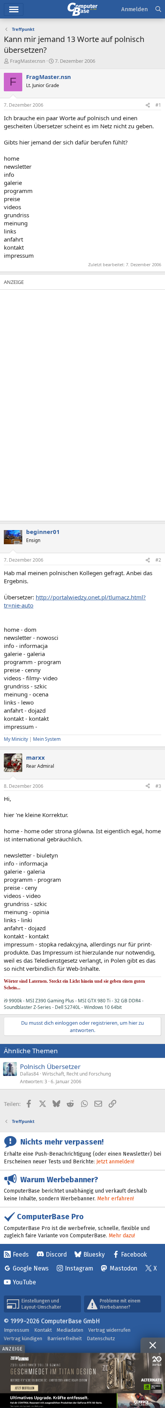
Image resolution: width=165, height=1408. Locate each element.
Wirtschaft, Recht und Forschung (76, 1074)
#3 (158, 786)
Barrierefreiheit (64, 1338)
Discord (56, 1254)
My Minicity (16, 739)
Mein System (47, 739)
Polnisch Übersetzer (50, 1066)
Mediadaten (70, 1330)
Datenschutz (101, 1338)
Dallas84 (29, 1074)
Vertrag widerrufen (109, 1330)
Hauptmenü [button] (13, 9)
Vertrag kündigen (23, 1338)
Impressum (16, 1330)
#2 (158, 560)
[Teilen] (148, 105)
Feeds (21, 1254)
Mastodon (123, 1268)
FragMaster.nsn (27, 60)
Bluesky (94, 1254)
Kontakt (43, 1330)
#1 (158, 105)
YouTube (24, 1282)
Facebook (134, 1254)
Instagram (79, 1268)
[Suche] (158, 9)
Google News (31, 1268)
